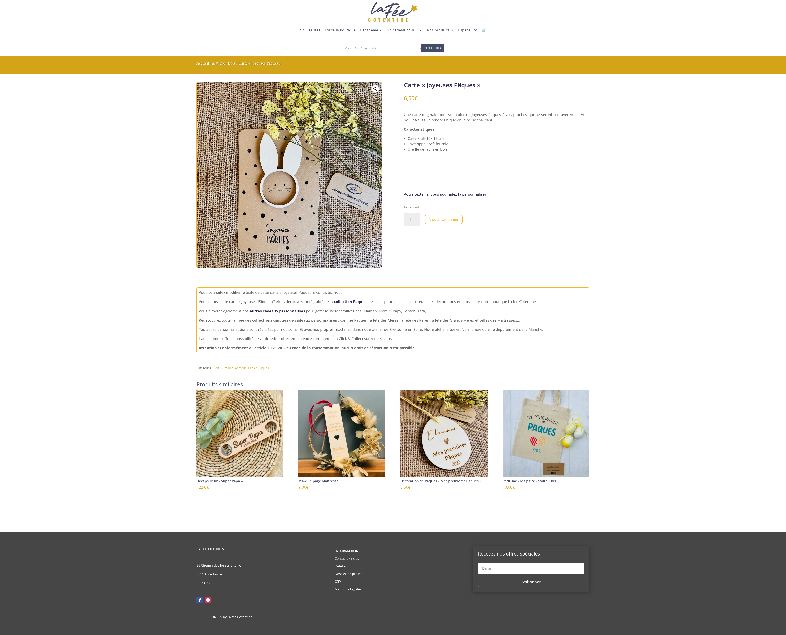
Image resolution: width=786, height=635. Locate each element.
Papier (252, 368)
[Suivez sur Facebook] (199, 600)
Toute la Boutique (340, 30)
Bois (231, 63)
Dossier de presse (349, 574)
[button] (375, 89)
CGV (338, 581)
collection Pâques (350, 301)
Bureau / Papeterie (234, 368)
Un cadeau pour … (402, 30)
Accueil (202, 63)
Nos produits (438, 30)
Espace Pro (468, 30)
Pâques (264, 368)
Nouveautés (310, 30)
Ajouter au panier (443, 219)
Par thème (369, 30)
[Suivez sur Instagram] (208, 600)
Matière (218, 63)
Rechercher (433, 48)
